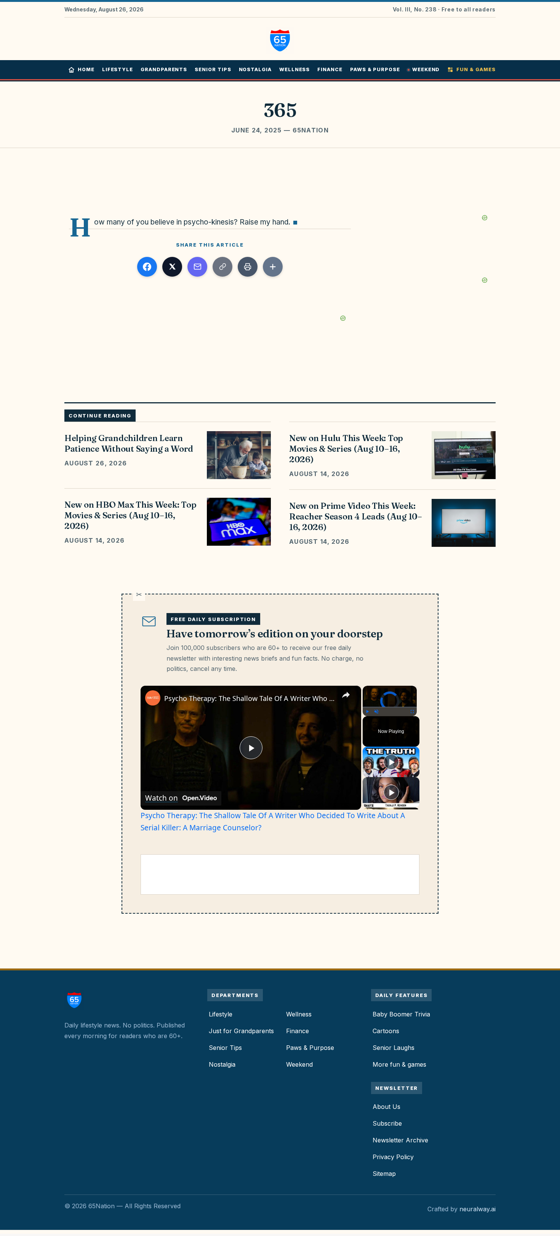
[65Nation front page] (280, 39)
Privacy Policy (393, 1157)
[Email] (197, 267)
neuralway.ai (477, 1209)
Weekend (426, 69)
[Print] (248, 267)
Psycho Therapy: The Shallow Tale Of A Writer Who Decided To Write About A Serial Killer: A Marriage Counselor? (249, 698)
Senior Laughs (393, 1047)
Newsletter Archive (400, 1140)
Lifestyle (117, 69)
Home (86, 69)
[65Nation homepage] (76, 1000)
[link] (152, 698)
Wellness (294, 69)
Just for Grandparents (241, 1031)
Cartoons (386, 1031)
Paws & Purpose (375, 69)
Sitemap (384, 1173)
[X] (172, 267)
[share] (346, 695)
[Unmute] (376, 711)
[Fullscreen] (412, 711)
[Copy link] (222, 267)
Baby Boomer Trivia (401, 1014)
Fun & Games (475, 69)
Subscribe (387, 1123)
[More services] (273, 267)
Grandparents (164, 69)
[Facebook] (147, 267)
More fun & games (399, 1064)
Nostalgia (255, 69)
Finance (329, 69)
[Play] (367, 711)
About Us (386, 1106)
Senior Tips (213, 69)
